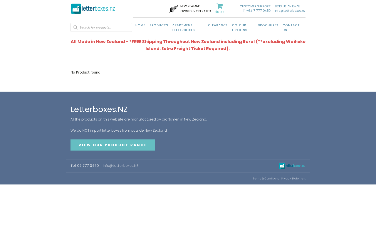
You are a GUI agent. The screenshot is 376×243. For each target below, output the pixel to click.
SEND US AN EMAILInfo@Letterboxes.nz (290, 8)
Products (158, 25)
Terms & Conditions (266, 178)
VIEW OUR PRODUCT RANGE (113, 144)
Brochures (268, 25)
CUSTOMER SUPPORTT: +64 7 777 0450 (255, 8)
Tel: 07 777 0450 (84, 165)
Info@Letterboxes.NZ (120, 165)
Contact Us (291, 27)
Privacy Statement (293, 178)
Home (140, 25)
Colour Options (239, 27)
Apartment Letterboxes (183, 27)
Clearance (218, 25)
